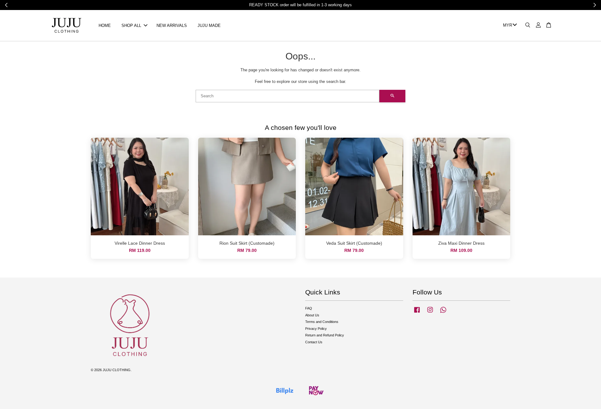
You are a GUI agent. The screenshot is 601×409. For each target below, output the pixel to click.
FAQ (308, 308)
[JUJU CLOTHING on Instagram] (430, 313)
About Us (312, 315)
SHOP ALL (131, 25)
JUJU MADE (209, 25)
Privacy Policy (316, 328)
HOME (105, 25)
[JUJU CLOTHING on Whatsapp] (443, 313)
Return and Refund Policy (324, 335)
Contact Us (313, 342)
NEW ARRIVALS (172, 25)
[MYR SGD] (508, 25)
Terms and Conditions (321, 322)
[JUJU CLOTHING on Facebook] (417, 313)
